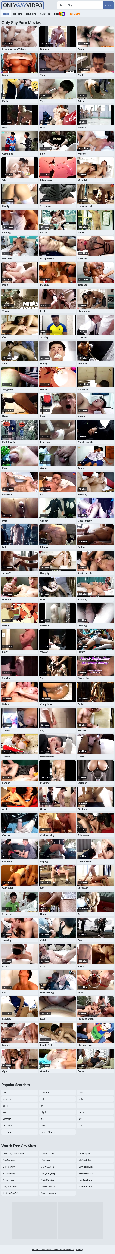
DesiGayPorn (85, 1180)
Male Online (74, 13)
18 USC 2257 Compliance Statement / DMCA (53, 1249)
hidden (82, 1092)
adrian (44, 1125)
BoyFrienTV (9, 1166)
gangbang (8, 1099)
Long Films (31, 13)
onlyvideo (22, 5)
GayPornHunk (86, 1166)
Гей (80, 1125)
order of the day (48, 1132)
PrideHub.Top (85, 1186)
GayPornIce (9, 1160)
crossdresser (9, 1132)
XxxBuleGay (9, 1173)
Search (108, 5)
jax (80, 1118)
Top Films (17, 13)
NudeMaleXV (47, 1180)
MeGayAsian (85, 1160)
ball (42, 1099)
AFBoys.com (9, 1180)
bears (6, 1105)
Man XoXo (46, 1160)
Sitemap (79, 1249)
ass (4, 1112)
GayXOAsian (47, 1166)
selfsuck (45, 1092)
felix (81, 1099)
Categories (45, 13)
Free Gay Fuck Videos (13, 1153)
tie (42, 1118)
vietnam (7, 1118)
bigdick (44, 1112)
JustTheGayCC (10, 1193)
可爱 (81, 1105)
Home (6, 13)
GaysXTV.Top (47, 1153)
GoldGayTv (84, 1153)
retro (81, 1112)
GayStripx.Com (48, 1186)
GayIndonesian (48, 1193)
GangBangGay (48, 1173)
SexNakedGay (86, 1173)
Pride (59, 13)
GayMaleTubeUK (11, 1186)
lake (5, 1092)
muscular (7, 1125)
